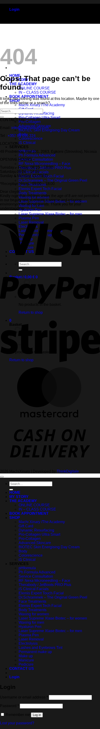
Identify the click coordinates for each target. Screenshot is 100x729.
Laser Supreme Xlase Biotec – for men (50, 214)
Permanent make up (35, 652)
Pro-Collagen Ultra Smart (39, 117)
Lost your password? (17, 723)
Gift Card (26, 526)
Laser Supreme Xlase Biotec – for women (53, 618)
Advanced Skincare (35, 543)
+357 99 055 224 (22, 136)
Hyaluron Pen (30, 210)
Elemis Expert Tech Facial (40, 189)
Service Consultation (36, 159)
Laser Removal (31, 639)
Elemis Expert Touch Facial (41, 593)
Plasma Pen (29, 635)
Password (9, 706)
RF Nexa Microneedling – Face (44, 164)
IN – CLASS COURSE (37, 92)
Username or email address (24, 697)
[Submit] (2, 117)
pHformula (27, 568)
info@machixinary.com (30, 128)
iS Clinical (27, 143)
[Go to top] (2, 476)
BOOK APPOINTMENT (29, 513)
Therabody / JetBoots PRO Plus (45, 585)
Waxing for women (34, 614)
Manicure (26, 660)
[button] (14, 9)
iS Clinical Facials (34, 589)
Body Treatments (33, 193)
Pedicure (26, 664)
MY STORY (19, 497)
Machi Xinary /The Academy (42, 522)
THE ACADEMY (23, 501)
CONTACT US (21, 669)
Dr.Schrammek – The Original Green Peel (53, 180)
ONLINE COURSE (34, 88)
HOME (14, 492)
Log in (37, 715)
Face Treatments (32, 601)
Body (23, 551)
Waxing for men (31, 622)
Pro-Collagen (30, 122)
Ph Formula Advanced (37, 155)
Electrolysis (28, 643)
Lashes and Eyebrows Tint (40, 648)
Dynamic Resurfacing (36, 530)
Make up (26, 656)
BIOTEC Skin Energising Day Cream (49, 130)
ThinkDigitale (68, 471)
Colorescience (31, 138)
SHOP (14, 518)
